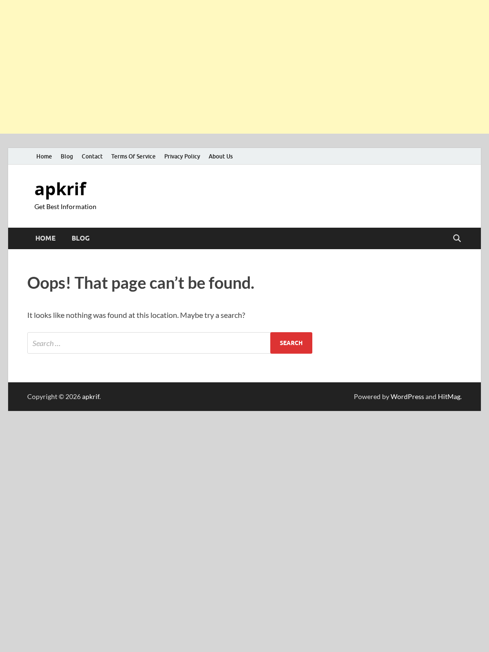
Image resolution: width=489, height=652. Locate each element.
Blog (67, 156)
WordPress (407, 396)
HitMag (449, 396)
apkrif (60, 188)
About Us (221, 156)
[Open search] (457, 239)
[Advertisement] (244, 67)
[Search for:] (169, 343)
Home (44, 156)
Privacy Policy (182, 156)
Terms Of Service (133, 156)
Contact (92, 156)
